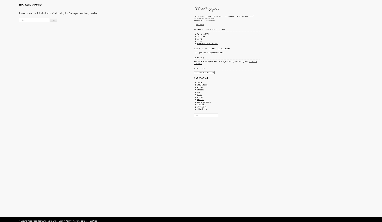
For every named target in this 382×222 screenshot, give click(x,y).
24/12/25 (201, 36)
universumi (202, 107)
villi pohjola (202, 109)
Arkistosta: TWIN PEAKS (207, 44)
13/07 (199, 41)
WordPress (32, 221)
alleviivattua (202, 85)
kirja (198, 92)
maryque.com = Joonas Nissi (85, 221)
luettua (200, 97)
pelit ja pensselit (204, 102)
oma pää (200, 99)
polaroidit (201, 104)
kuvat (199, 95)
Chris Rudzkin (59, 221)
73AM (199, 82)
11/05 (199, 39)
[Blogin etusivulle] (227, 10)
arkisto (199, 87)
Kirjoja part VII (203, 34)
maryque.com (200, 25)
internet (200, 90)
